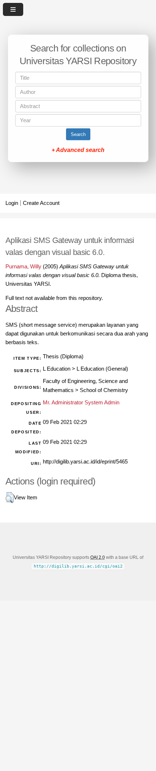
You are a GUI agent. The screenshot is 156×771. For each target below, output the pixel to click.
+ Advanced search (78, 150)
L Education (56, 369)
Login (11, 203)
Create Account (41, 203)
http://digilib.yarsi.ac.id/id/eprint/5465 (85, 462)
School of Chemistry (104, 390)
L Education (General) (102, 369)
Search (78, 134)
